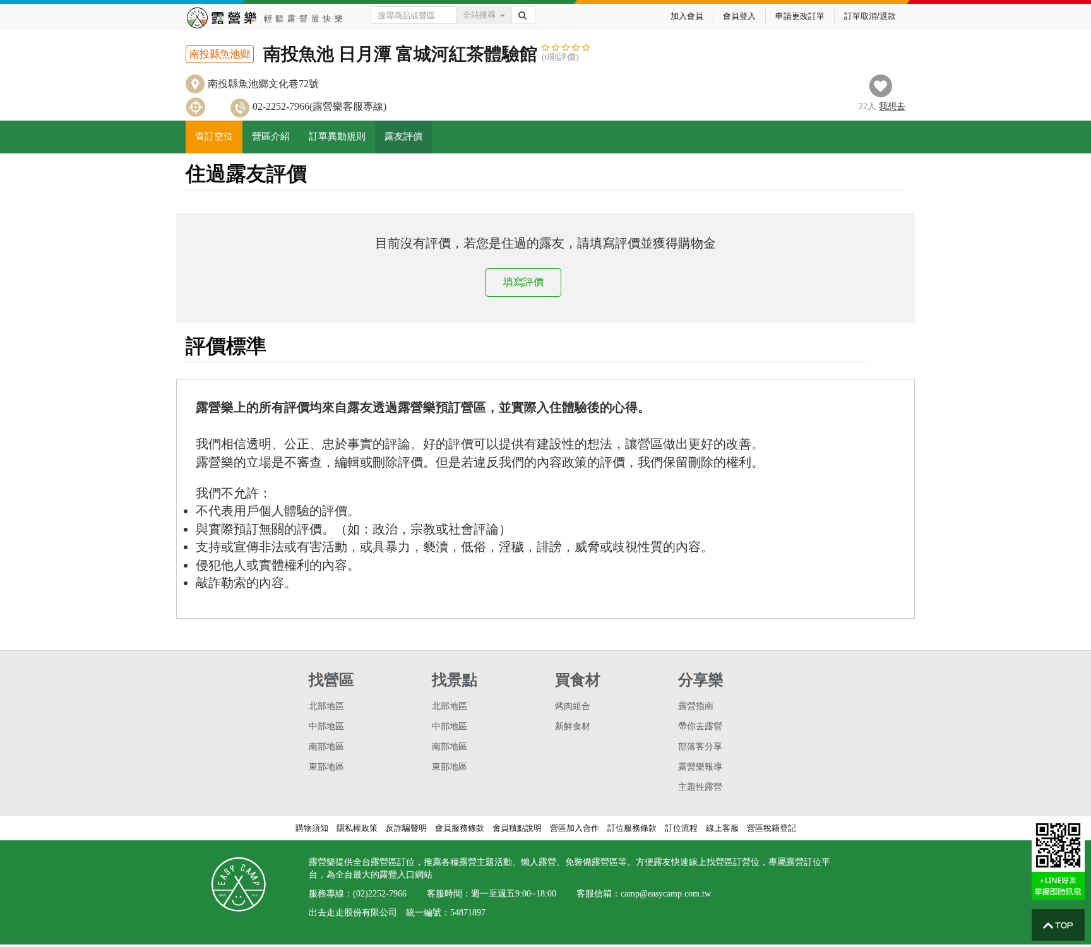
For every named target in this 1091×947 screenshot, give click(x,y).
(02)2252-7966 (380, 893)
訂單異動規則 (337, 136)
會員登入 (739, 16)
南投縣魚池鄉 (219, 54)
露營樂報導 (700, 766)
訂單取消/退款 (870, 16)
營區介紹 (271, 136)
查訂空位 (214, 136)
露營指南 (695, 706)
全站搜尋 (479, 15)
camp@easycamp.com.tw (666, 893)
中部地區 (326, 726)
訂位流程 (681, 828)
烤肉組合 (572, 706)
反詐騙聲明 (406, 828)
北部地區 (326, 706)
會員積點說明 (517, 828)
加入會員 (687, 16)
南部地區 (326, 746)
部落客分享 (700, 746)
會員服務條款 (459, 828)
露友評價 (403, 136)
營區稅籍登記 (771, 828)
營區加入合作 (574, 828)
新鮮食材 (572, 726)
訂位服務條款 (632, 828)
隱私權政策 (357, 828)
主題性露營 (700, 787)
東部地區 (326, 766)
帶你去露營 (700, 726)
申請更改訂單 (800, 16)
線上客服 (722, 828)
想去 (892, 106)
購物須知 (311, 828)
